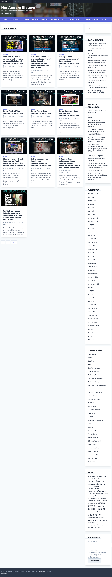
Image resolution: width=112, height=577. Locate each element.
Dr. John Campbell (94, 489)
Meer (104, 19)
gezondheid (99, 493)
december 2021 (93, 315)
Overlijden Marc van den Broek (96, 116)
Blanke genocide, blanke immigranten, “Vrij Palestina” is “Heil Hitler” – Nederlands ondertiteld (14, 162)
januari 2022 (92, 312)
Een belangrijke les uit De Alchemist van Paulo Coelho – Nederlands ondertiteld (98, 165)
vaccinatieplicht (100, 517)
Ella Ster (90, 389)
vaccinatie (94, 514)
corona (102, 479)
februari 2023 (92, 266)
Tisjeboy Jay (92, 444)
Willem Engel (92, 527)
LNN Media (91, 413)
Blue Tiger (15, 19)
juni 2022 (91, 294)
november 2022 (93, 277)
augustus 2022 (93, 287)
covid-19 (92, 481)
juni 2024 (91, 228)
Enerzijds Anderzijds (95, 392)
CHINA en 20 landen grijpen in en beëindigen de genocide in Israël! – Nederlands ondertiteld (13, 60)
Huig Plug (106, 493)
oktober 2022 (92, 280)
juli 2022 (91, 291)
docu (102, 484)
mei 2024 (91, 232)
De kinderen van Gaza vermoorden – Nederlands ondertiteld (69, 113)
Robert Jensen (93, 437)
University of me (93, 448)
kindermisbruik (102, 498)
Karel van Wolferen (92, 498)
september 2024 (93, 218)
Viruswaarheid (93, 455)
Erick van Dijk (92, 491)
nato (89, 503)
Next (13, 242)
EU (97, 491)
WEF (98, 525)
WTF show (91, 462)
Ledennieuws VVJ (75, 19)
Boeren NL (90, 479)
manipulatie (104, 500)
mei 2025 (91, 211)
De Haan (100, 481)
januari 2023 (92, 270)
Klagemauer (92, 406)
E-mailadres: (92, 541)
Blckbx (26, 19)
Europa (101, 491)
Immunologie (91, 496)
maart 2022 (92, 305)
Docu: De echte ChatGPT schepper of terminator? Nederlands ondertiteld (96, 139)
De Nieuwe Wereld (94, 382)
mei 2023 (91, 256)
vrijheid (98, 522)
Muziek (90, 416)
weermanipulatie (92, 525)
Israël (97, 496)
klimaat (90, 500)
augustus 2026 (93, 193)
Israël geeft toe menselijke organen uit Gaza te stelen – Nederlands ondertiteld (69, 60)
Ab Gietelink (92, 476)
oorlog (91, 505)
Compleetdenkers (94, 371)
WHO (101, 525)
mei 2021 (91, 339)
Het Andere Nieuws (18, 8)
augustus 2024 (93, 221)
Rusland (101, 508)
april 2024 (91, 235)
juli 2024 (91, 225)
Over (89, 423)
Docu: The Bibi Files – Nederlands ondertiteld (13, 112)
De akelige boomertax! (95, 170)
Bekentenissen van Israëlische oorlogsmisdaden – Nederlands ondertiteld (41, 162)
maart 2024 (92, 239)
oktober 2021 (92, 322)
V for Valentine (92, 19)
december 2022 (93, 273)
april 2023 (91, 260)
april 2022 (91, 301)
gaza (106, 491)
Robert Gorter (92, 434)
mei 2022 (91, 298)
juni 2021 (91, 336)
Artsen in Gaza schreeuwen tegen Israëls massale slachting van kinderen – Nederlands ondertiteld (69, 163)
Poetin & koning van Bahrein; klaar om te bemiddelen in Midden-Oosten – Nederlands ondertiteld (13, 215)
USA (97, 511)
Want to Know (92, 458)
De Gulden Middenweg (95, 378)
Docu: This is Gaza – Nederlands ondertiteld (41, 112)
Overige (5, 54)
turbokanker (91, 512)
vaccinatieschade (98, 520)
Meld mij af (93, 550)
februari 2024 (92, 242)
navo (93, 503)
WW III (99, 527)
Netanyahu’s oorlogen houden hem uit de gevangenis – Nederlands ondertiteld (96, 157)
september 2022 (93, 284)
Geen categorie (93, 396)
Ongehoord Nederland (95, 420)
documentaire (93, 486)
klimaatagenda (96, 500)
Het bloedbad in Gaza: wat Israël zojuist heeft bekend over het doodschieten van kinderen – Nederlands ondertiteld (41, 62)
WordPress (41, 571)
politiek (91, 509)
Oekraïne (100, 503)
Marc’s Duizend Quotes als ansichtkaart (97, 111)
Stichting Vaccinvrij (94, 441)
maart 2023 (92, 263)
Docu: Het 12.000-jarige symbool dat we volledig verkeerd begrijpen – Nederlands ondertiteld (96, 132)
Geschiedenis (91, 493)
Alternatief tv (92, 354)
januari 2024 (92, 246)
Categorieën (94, 557)
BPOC (90, 364)
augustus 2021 (93, 329)
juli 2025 (91, 204)
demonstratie (93, 484)
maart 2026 (92, 200)
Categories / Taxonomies (97, 552)
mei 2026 (91, 197)
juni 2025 (91, 207)
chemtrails (96, 479)
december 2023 (93, 249)
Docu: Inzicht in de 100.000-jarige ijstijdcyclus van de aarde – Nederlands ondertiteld (97, 123)
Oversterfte (99, 506)
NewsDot (4, 573)
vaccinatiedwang (92, 517)
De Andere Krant (58, 19)
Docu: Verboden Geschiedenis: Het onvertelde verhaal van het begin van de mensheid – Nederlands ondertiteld (98, 148)
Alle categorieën (95, 555)
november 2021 (93, 319)
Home (5, 19)
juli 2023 (91, 253)
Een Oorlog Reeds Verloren (97, 385)
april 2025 (91, 214)
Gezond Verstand (94, 399)
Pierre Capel (92, 430)
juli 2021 (91, 332)
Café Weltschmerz (40, 19)
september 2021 (93, 326)
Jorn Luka (91, 403)
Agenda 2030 (101, 476)
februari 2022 (92, 308)
